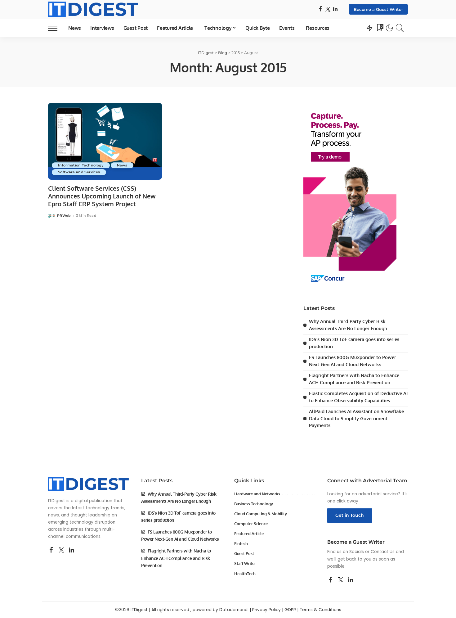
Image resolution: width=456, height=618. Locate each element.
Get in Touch (349, 515)
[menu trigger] (56, 28)
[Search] (400, 28)
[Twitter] (328, 9)
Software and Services (79, 172)
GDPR (290, 610)
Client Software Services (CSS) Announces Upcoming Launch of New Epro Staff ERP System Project (102, 196)
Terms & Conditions (320, 610)
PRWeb (64, 215)
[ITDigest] (93, 9)
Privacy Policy (266, 610)
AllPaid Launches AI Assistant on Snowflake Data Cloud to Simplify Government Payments (356, 418)
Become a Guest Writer (378, 9)
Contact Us (383, 552)
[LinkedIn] (335, 9)
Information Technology (81, 165)
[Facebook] (320, 9)
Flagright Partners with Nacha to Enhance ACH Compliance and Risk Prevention (176, 558)
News (122, 165)
